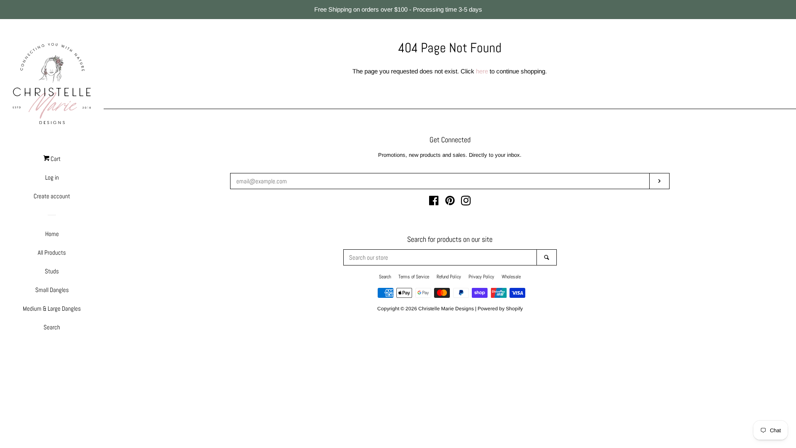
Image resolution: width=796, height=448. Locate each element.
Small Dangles (52, 290)
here (482, 71)
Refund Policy (449, 276)
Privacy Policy (481, 276)
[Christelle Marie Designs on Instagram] (466, 202)
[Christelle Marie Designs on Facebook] (434, 202)
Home (52, 234)
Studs (52, 271)
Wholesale (511, 276)
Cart (55, 159)
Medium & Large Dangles (52, 308)
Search (52, 327)
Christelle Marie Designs (446, 309)
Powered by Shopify (500, 309)
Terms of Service (413, 276)
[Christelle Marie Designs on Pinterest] (450, 202)
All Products (52, 252)
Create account (52, 196)
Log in (52, 177)
